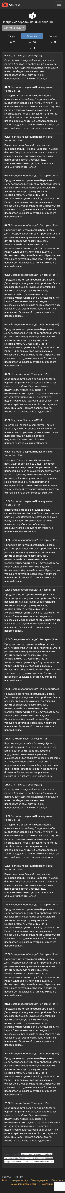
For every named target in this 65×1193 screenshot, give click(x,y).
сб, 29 (12, 42)
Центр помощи (19, 1180)
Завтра (53, 36)
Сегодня (32, 36)
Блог (5, 1180)
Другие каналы (13, 27)
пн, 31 (53, 42)
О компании (46, 1183)
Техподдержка (40, 1180)
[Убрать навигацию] (59, 4)
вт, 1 (32, 48)
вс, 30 (32, 42)
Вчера (11, 36)
